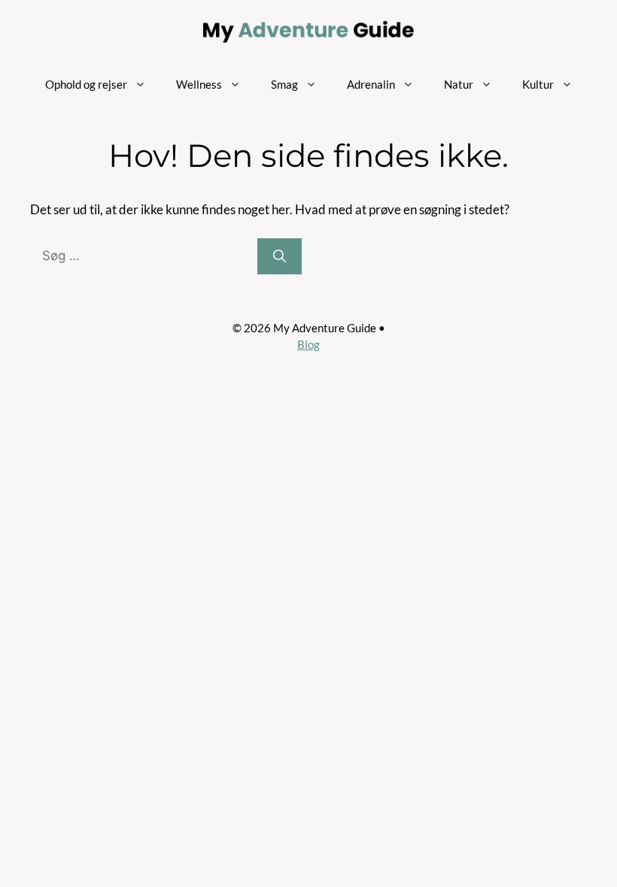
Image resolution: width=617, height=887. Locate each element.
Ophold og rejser (86, 84)
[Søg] (279, 256)
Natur (458, 84)
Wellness (199, 84)
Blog (308, 344)
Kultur (538, 84)
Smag (284, 84)
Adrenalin (371, 84)
